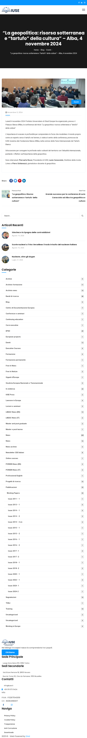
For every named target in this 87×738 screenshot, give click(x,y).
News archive (44, 447)
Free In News (44, 366)
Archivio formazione (44, 285)
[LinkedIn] (24, 181)
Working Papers (45, 493)
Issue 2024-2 (45, 591)
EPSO (44, 331)
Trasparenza (9, 724)
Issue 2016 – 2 (45, 545)
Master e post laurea (44, 429)
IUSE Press (44, 395)
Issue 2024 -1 (45, 586)
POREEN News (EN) (44, 464)
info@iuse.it (8, 685)
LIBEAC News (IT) (44, 418)
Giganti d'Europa (44, 377)
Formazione (44, 354)
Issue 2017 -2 (45, 557)
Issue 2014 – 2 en (45, 522)
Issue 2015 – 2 (45, 534)
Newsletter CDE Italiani (44, 453)
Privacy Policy (9, 716)
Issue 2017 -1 (45, 551)
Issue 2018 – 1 (45, 563)
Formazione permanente (44, 360)
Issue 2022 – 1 (45, 580)
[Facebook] (11, 181)
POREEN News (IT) (44, 470)
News (45, 435)
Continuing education (44, 319)
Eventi (48, 50)
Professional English (44, 476)
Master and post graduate (44, 424)
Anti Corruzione (10, 728)
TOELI (44, 603)
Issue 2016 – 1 (45, 539)
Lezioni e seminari (44, 406)
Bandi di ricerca (44, 296)
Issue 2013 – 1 (45, 505)
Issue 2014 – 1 (45, 510)
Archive (44, 279)
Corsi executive (44, 325)
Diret (28, 736)
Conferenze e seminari (44, 314)
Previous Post (16, 190)
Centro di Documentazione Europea (44, 308)
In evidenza (44, 389)
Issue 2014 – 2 (45, 516)
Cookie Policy (9, 720)
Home (36, 50)
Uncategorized (44, 615)
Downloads (9, 732)
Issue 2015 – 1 (45, 528)
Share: (4, 181)
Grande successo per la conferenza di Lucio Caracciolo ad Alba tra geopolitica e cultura (65, 197)
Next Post (82, 190)
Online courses (44, 458)
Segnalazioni (44, 597)
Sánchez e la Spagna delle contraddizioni (31, 232)
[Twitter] (15, 181)
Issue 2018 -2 (45, 568)
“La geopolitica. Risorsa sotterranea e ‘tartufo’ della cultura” (24, 197)
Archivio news (44, 290)
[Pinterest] (20, 181)
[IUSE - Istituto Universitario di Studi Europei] (10, 10)
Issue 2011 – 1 (45, 499)
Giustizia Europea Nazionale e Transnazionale (44, 383)
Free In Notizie (44, 371)
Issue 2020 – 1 (45, 574)
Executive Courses (44, 348)
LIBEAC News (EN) (44, 412)
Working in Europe (44, 626)
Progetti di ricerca (44, 481)
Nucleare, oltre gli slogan (23, 257)
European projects (44, 337)
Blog (42, 50)
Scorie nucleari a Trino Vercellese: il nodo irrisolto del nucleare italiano (44, 244)
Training (44, 609)
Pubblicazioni (44, 487)
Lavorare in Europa (44, 400)
